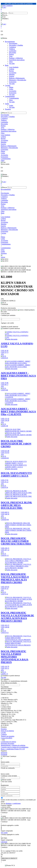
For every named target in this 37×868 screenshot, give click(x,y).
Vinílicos (12, 49)
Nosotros (8, 109)
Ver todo (12, 63)
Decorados (12, 52)
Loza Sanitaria (13, 67)
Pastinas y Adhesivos (16, 58)
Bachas (11, 71)
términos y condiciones (13, 803)
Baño (6, 65)
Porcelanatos (13, 43)
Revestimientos (10, 41)
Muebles (12, 74)
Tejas (10, 56)
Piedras (11, 54)
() (3, 9)
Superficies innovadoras (17, 60)
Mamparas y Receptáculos (17, 80)
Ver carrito (4, 832)
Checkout (4, 842)
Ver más (3, 677)
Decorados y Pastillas (16, 45)
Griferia (11, 69)
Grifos (11, 89)
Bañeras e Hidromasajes (17, 78)
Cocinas (7, 85)
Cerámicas (12, 47)
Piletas (11, 87)
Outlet (7, 104)
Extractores (12, 82)
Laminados (12, 51)
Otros (11, 62)
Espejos (11, 76)
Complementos (10, 96)
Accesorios (12, 72)
